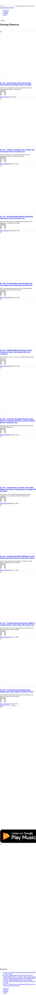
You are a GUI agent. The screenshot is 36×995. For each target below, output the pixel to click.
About (5, 993)
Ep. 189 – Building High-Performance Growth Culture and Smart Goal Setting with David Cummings (16, 352)
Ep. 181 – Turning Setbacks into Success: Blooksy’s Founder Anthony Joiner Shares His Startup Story (17, 624)
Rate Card (6, 988)
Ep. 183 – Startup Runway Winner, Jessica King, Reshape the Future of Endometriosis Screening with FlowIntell (18, 489)
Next (14, 705)
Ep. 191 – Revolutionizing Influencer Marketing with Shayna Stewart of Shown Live (16, 217)
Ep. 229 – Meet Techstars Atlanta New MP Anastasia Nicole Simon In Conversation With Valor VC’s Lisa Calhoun (19, 979)
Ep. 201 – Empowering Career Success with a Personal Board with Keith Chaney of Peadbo (15, 84)
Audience (5, 990)
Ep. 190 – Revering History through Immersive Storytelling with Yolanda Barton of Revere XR (16, 284)
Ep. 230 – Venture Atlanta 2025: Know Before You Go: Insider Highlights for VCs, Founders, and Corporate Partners (19, 976)
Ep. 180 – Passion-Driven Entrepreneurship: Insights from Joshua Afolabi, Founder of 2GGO (16, 691)
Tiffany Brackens (4, 97)
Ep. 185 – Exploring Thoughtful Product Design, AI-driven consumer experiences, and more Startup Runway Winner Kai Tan (17, 420)
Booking (5, 991)
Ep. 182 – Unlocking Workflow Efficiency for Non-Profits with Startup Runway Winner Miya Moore (17, 557)
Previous (2, 705)
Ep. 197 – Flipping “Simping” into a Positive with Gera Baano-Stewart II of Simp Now (17, 150)
